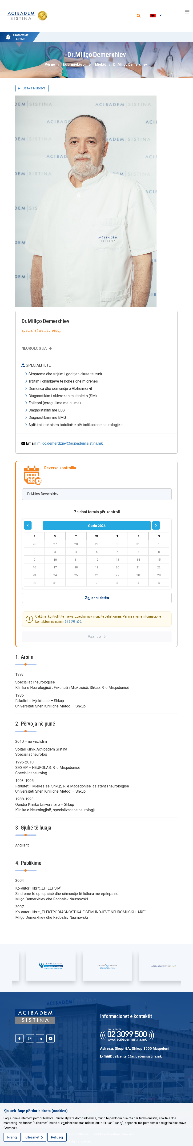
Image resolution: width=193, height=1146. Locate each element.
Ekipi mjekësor (74, 64)
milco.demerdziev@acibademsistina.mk (70, 443)
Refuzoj (57, 1137)
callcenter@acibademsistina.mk (137, 1056)
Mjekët (100, 64)
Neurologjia (34, 348)
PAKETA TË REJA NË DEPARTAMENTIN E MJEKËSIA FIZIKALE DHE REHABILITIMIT (102, 34)
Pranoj (12, 1137)
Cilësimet (32, 1137)
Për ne (50, 64)
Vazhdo (96, 636)
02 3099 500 (73, 621)
